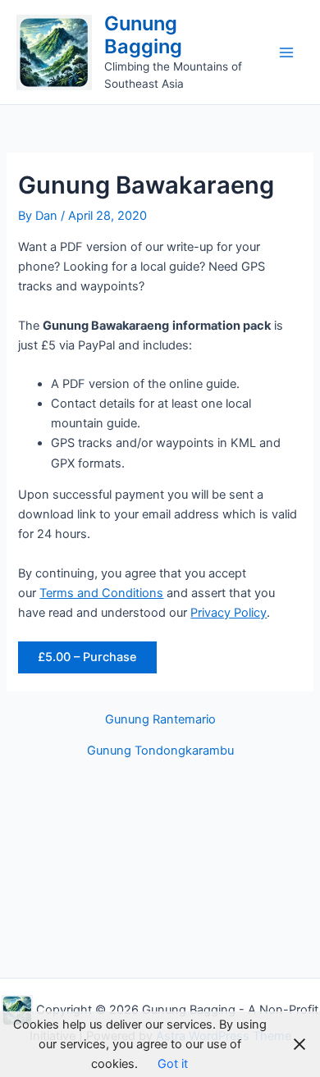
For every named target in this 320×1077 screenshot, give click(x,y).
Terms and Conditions (101, 593)
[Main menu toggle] (286, 52)
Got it (173, 1063)
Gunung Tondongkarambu (160, 751)
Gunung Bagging (143, 34)
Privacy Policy (228, 612)
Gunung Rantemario (160, 720)
